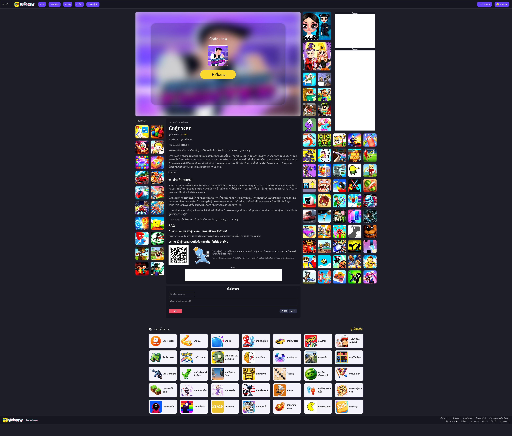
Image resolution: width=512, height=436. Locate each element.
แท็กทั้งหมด (467, 418)
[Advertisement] (233, 275)
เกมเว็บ (175, 122)
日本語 (494, 421)
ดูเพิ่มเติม (356, 329)
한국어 (485, 421)
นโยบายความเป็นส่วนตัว (499, 418)
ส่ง (175, 311)
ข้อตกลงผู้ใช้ (481, 418)
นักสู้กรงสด (184, 122)
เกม (170, 122)
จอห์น (184, 134)
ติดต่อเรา (456, 418)
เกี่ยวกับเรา (444, 418)
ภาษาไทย (475, 421)
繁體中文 (464, 421)
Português (504, 421)
